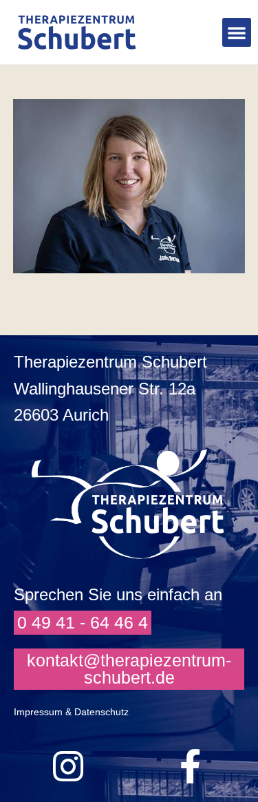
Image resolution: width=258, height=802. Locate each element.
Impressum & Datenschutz (71, 711)
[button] (236, 32)
